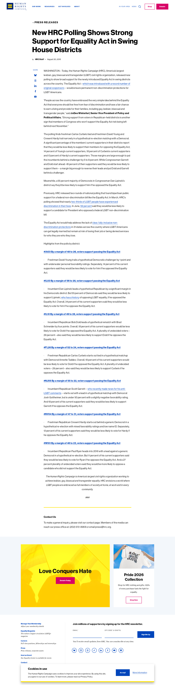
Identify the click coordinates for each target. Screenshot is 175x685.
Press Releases (46, 22)
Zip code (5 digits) (117, 630)
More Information (140, 672)
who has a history (70, 297)
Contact (24, 662)
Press (23, 648)
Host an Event (26, 655)
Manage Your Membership (31, 624)
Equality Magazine (28, 631)
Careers (24, 641)
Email (80, 630)
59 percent (86, 205)
